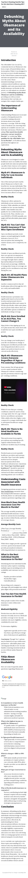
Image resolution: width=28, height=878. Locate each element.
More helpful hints (7, 491)
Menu (3, 7)
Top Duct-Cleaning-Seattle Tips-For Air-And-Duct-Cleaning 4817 (13, 3)
